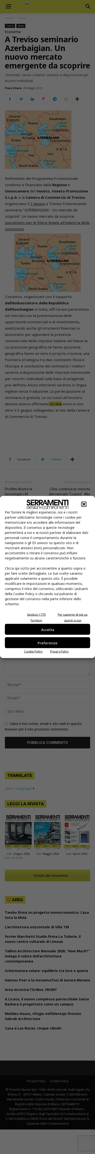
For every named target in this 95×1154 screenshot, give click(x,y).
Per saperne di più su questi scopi (72, 618)
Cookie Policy (33, 651)
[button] (83, 504)
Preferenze (47, 642)
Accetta (47, 629)
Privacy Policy (59, 651)
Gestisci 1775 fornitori (36, 618)
